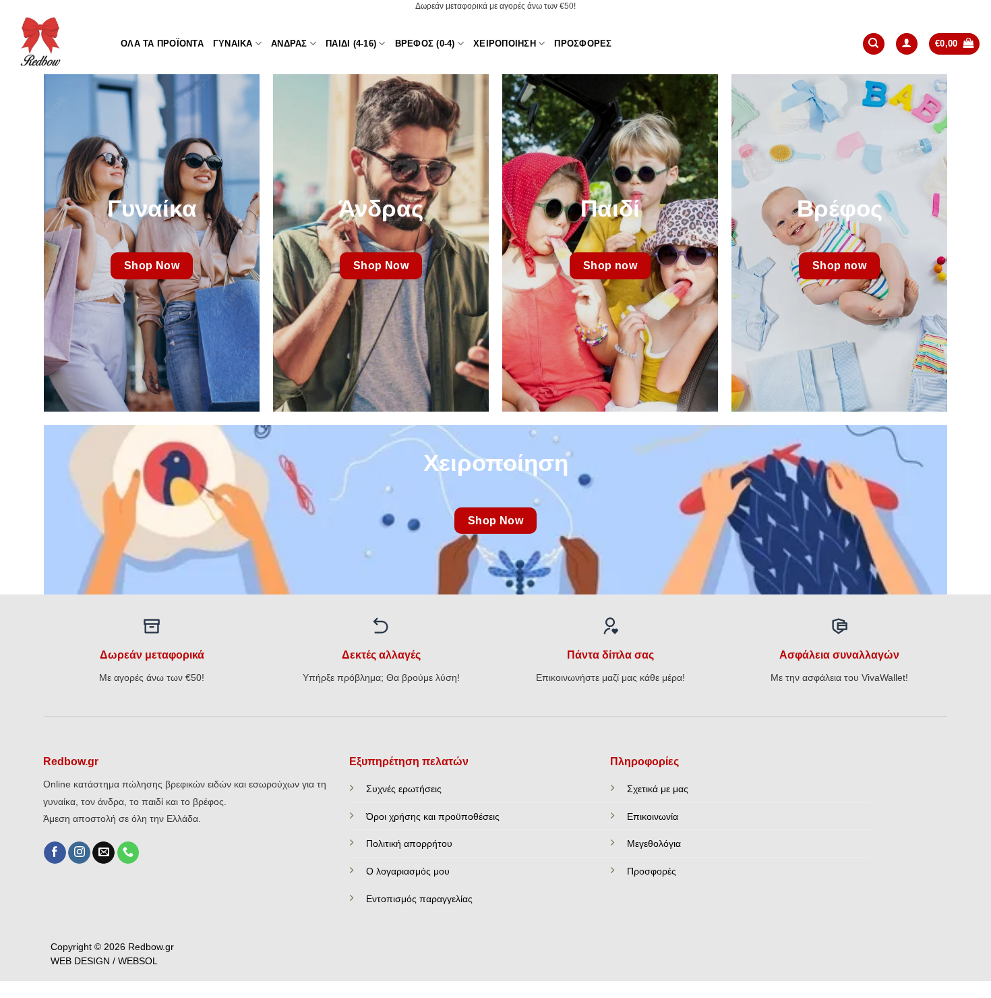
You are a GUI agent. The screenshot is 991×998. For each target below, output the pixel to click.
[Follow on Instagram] (79, 852)
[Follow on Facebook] (55, 852)
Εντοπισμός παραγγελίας (419, 898)
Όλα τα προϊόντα (162, 43)
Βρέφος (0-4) (425, 43)
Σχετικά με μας (657, 788)
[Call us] (128, 852)
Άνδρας (289, 43)
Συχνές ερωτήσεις (404, 788)
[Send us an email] (103, 852)
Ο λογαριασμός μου (408, 871)
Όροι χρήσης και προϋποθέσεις (433, 816)
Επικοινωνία (652, 816)
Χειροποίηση (504, 43)
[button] (907, 44)
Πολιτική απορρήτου (409, 843)
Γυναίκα (233, 43)
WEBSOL (138, 961)
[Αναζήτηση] (873, 44)
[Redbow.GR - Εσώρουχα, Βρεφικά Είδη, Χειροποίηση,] (55, 43)
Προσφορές (582, 43)
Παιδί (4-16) (351, 43)
